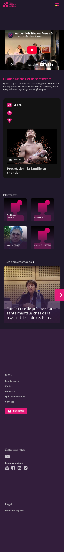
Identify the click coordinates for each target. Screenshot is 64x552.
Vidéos (8, 386)
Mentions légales (14, 510)
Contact (9, 402)
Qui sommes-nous (15, 396)
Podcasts (10, 391)
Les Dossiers (12, 381)
